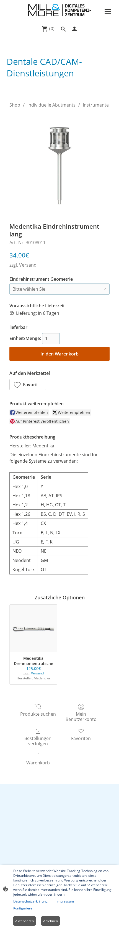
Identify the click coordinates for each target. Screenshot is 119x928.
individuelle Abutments (51, 105)
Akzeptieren (24, 921)
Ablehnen (50, 921)
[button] (27, 384)
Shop (14, 105)
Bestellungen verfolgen (37, 740)
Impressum (65, 901)
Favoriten (81, 738)
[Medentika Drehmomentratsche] (33, 628)
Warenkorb (38, 762)
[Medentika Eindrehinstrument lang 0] (59, 164)
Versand (28, 265)
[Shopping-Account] (74, 28)
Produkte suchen (38, 714)
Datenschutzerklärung (30, 901)
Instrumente (96, 105)
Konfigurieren (23, 908)
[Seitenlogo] (59, 10)
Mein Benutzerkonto (81, 716)
